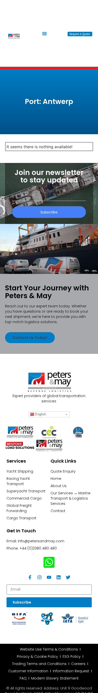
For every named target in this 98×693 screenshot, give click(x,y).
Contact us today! (30, 337)
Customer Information (28, 671)
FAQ (23, 678)
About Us (59, 485)
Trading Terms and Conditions (39, 663)
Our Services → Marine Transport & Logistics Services (70, 498)
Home (56, 478)
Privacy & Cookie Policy (37, 656)
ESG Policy (72, 656)
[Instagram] (39, 577)
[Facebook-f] (30, 577)
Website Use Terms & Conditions (49, 649)
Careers (78, 663)
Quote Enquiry (63, 471)
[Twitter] (68, 577)
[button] (44, 33)
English (40, 414)
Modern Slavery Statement (55, 678)
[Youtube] (49, 577)
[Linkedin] (58, 577)
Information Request (71, 671)
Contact (58, 510)
